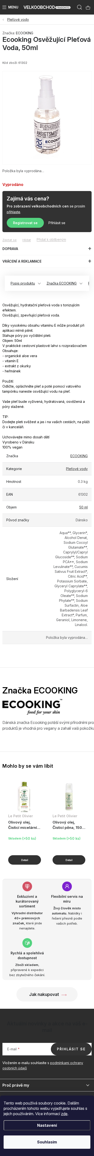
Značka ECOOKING (62, 283)
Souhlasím (47, 1142)
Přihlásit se (56, 223)
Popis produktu (23, 283)
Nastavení (47, 1125)
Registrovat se (25, 223)
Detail (24, 860)
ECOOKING (24, 33)
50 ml (83, 507)
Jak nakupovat (44, 994)
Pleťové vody (77, 469)
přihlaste (13, 212)
